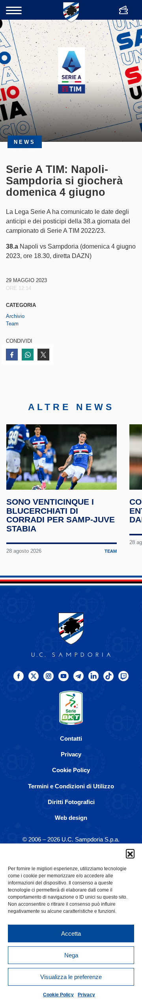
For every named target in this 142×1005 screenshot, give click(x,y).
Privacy (86, 995)
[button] (130, 853)
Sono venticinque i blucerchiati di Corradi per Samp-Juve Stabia (60, 515)
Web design (71, 817)
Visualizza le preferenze (71, 976)
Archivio (15, 316)
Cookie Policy (58, 995)
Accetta (71, 933)
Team (12, 324)
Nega (71, 955)
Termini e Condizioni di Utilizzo (71, 786)
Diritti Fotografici (71, 802)
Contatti (71, 738)
